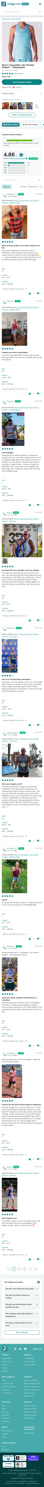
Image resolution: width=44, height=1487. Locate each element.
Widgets (4, 1368)
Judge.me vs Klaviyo (30, 1415)
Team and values (7, 1431)
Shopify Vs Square (29, 1393)
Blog (3, 1406)
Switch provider (29, 1418)
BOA (20, 87)
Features (4, 1365)
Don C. (9, 1167)
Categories (5, 1450)
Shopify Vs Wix (29, 1396)
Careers (4, 1437)
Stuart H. (10, 401)
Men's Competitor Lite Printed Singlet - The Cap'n (20, 635)
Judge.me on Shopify (30, 1380)
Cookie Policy (20, 1483)
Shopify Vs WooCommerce (32, 1387)
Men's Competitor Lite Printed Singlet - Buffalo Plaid (20, 201)
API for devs (5, 1418)
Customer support (7, 1384)
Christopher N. (13, 732)
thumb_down (38, 293)
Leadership (5, 1434)
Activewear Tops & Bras (11, 19)
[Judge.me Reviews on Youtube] (25, 1348)
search (39, 11)
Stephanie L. (12, 1053)
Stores (4, 1446)
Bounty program (29, 1433)
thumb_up (29, 293)
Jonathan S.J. (12, 194)
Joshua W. (11, 628)
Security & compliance (9, 1387)
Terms (9, 1481)
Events (4, 1409)
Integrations (5, 1371)
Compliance (32, 1481)
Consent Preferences (32, 1483)
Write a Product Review (22, 115)
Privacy (14, 1481)
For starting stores (29, 1362)
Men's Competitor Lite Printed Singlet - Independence (20, 408)
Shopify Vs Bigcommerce (32, 1384)
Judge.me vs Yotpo (30, 1409)
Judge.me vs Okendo (30, 1412)
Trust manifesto (7, 1393)
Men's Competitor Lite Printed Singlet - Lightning (20, 740)
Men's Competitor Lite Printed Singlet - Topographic (18, 66)
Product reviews (7, 1358)
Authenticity (22, 1481)
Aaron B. (10, 301)
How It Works (22, 1332)
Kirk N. (9, 512)
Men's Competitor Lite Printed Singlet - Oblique (20, 520)
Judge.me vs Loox (29, 1406)
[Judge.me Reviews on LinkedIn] (20, 1348)
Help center (5, 1415)
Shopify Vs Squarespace (31, 1390)
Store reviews (6, 1362)
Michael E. (11, 946)
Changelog (5, 1421)
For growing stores (30, 1365)
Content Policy (9, 1483)
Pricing (4, 1380)
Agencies (5, 1412)
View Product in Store (22, 82)
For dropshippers (29, 1358)
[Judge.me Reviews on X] (15, 1348)
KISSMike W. (12, 848)
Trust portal (5, 1390)
